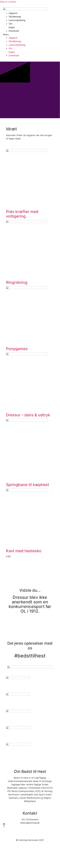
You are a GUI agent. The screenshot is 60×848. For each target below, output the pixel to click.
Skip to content (8, 1)
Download (14, 31)
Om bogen (12, 25)
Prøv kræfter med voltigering (22, 214)
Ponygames (17, 348)
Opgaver (13, 13)
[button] (5, 34)
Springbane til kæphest (27, 484)
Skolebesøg (15, 16)
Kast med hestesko (23, 550)
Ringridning (16, 282)
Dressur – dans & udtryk (28, 415)
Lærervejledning (17, 20)
